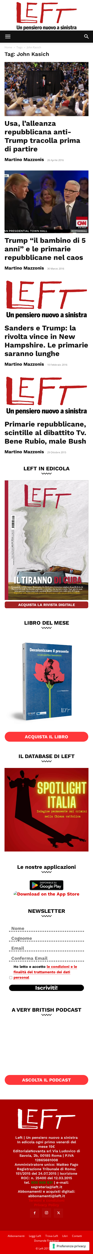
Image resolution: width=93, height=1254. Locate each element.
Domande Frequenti (46, 1241)
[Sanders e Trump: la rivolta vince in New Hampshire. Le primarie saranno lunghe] (46, 300)
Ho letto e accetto (45, 972)
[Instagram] (46, 1212)
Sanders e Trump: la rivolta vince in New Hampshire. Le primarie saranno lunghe (46, 341)
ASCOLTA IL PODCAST (46, 1080)
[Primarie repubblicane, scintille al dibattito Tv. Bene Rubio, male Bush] (46, 396)
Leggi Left (35, 1236)
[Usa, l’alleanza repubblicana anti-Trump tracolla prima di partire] (46, 89)
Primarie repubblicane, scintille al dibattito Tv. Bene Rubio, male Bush (45, 432)
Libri (65, 1236)
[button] (7, 37)
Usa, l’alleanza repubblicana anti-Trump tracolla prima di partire (42, 136)
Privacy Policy (46, 1205)
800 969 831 (42, 1182)
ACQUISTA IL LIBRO (46, 736)
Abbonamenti (16, 1236)
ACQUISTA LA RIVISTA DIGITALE (46, 605)
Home (8, 47)
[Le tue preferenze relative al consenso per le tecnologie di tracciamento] (69, 1246)
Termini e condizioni (46, 1200)
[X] (58, 1213)
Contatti (77, 1236)
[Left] (46, 15)
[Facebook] (34, 1213)
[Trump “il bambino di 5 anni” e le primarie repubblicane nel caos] (46, 201)
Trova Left (51, 1236)
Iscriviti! (46, 988)
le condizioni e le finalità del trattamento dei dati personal (45, 972)
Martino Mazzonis (24, 159)
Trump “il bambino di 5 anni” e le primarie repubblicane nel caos (45, 249)
